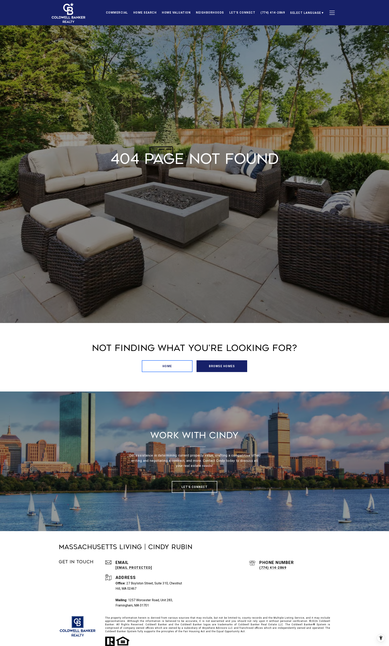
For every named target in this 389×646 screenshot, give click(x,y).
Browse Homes (222, 366)
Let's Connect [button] (195, 487)
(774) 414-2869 (272, 568)
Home (167, 366)
